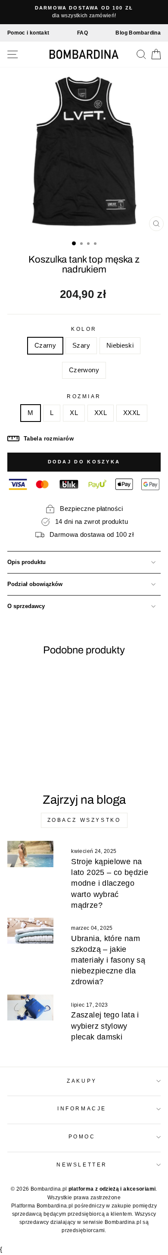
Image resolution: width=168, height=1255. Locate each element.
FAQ (82, 33)
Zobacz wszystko (84, 820)
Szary (81, 345)
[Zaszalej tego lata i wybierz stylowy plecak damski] (30, 1007)
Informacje (81, 1108)
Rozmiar (84, 396)
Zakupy (81, 1081)
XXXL (131, 412)
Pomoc (82, 1136)
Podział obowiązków (34, 584)
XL (74, 412)
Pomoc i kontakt (28, 33)
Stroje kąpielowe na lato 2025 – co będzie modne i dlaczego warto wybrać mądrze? (109, 883)
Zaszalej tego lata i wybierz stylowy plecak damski (105, 1026)
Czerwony (84, 370)
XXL (100, 412)
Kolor (84, 329)
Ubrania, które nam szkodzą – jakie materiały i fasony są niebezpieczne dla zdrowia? (108, 960)
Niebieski (120, 345)
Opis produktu (26, 562)
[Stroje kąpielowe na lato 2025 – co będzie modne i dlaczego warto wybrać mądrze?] (30, 854)
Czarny (45, 345)
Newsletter (81, 1164)
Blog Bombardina (138, 33)
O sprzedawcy (26, 606)
